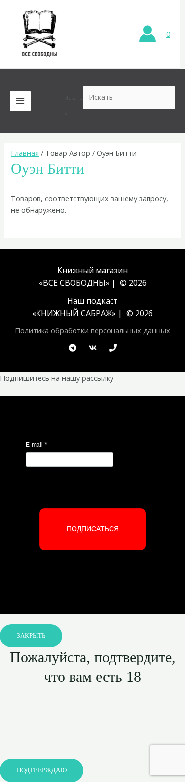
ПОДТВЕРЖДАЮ (42, 770)
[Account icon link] (147, 34)
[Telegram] (72, 348)
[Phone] (113, 348)
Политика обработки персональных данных (92, 330)
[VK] (93, 348)
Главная (25, 153)
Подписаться (93, 529)
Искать (73, 97)
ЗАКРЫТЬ (31, 635)
